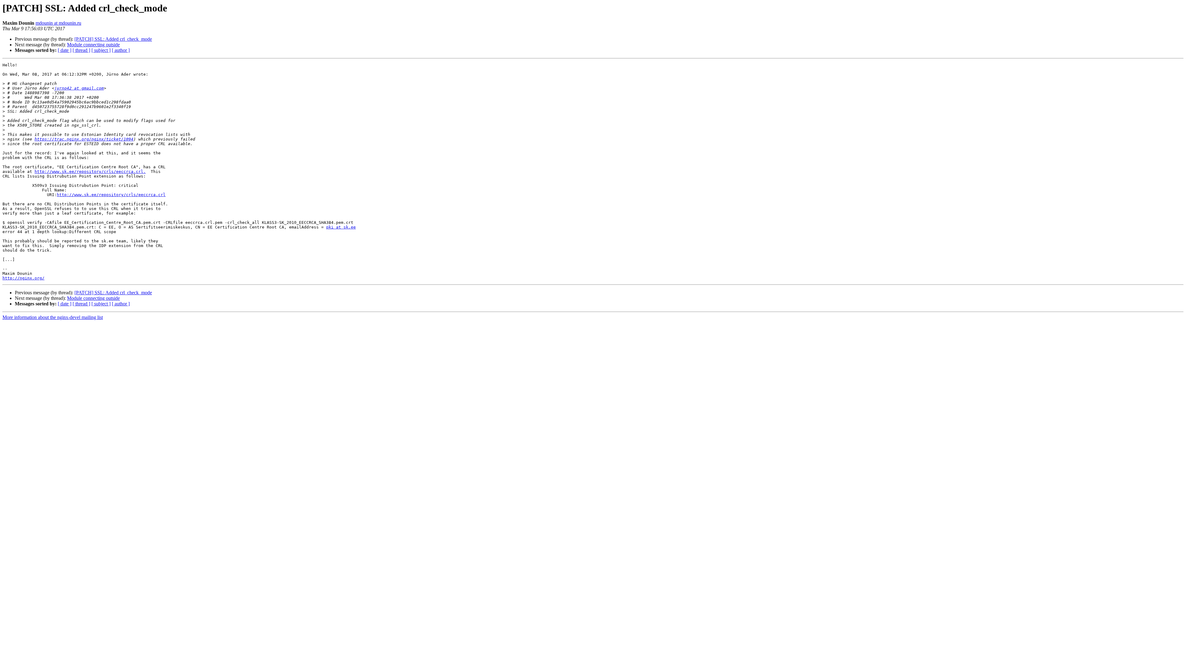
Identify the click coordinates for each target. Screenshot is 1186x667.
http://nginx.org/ (23, 278)
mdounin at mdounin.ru (58, 23)
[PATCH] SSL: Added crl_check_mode (113, 39)
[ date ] (64, 50)
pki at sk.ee (341, 227)
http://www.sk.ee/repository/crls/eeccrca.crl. (90, 171)
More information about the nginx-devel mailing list (52, 317)
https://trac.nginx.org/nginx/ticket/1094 (84, 139)
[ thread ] (81, 50)
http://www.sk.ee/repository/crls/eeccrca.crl (111, 194)
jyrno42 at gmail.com (79, 88)
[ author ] (121, 50)
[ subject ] (101, 50)
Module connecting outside (93, 44)
